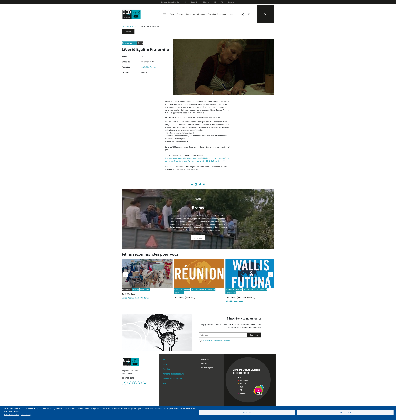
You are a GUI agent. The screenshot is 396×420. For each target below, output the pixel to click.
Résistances (144, 289)
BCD (184, 2)
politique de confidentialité (221, 340)
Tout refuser (247, 413)
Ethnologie (178, 289)
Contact (204, 363)
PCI (222, 2)
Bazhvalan (194, 2)
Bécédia (206, 2)
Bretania (231, 2)
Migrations (211, 289)
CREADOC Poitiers (148, 67)
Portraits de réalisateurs (195, 14)
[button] (125, 274)
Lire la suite (198, 238)
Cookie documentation (11, 415)
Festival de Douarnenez (217, 14)
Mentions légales (207, 368)
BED (214, 2)
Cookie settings (26, 415)
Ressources (205, 359)
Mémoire (133, 43)
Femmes (125, 43)
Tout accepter (345, 413)
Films (172, 14)
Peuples (180, 14)
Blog (231, 14)
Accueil (126, 26)
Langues (194, 289)
